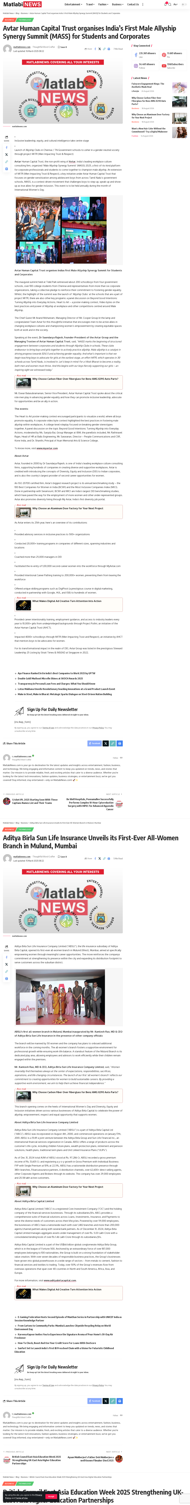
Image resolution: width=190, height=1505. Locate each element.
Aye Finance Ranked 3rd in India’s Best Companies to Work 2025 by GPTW (56, 673)
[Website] (121, 758)
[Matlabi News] (22, 4)
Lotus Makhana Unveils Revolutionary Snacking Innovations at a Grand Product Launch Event (66, 689)
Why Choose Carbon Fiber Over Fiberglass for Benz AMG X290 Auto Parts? (75, 378)
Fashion (135, 136)
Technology (25, 20)
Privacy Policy (98, 728)
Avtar (72, 161)
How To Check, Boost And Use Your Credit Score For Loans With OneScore (57, 1343)
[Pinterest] (173, 55)
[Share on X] (100, 49)
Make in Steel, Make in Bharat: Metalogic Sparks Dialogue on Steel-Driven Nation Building (65, 694)
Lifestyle (135, 91)
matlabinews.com (21, 47)
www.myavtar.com (47, 448)
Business (9, 20)
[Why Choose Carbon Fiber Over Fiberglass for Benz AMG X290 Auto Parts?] (179, 101)
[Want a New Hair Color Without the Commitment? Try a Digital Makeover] (179, 132)
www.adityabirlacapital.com (60, 1280)
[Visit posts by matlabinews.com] (7, 49)
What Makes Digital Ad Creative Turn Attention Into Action (66, 601)
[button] (51, 1496)
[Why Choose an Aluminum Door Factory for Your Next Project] (179, 118)
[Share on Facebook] (95, 49)
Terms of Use (21, 1498)
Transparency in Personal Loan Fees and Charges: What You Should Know (56, 683)
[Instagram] (145, 66)
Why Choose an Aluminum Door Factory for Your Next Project (67, 508)
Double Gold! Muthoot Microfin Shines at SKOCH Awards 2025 (50, 678)
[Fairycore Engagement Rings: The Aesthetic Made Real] (179, 87)
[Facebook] (145, 55)
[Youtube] (173, 66)
